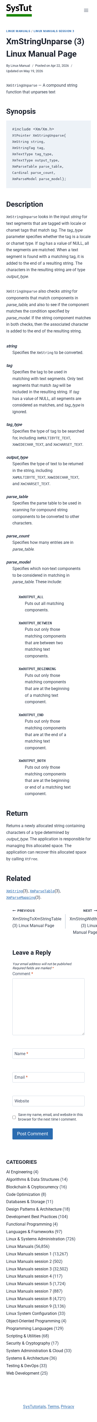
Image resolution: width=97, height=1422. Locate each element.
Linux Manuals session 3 (54, 31)
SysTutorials (34, 1406)
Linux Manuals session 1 (29, 1253)
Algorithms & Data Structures (32, 1179)
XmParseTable (42, 891)
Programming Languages (29, 1328)
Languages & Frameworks (30, 1231)
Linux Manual (20, 66)
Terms (53, 1406)
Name (21, 1053)
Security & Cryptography (28, 1343)
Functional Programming (29, 1224)
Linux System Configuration (31, 1313)
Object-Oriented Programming (33, 1321)
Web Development (22, 1373)
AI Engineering (19, 1171)
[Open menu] (86, 10)
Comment (22, 973)
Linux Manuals (18, 31)
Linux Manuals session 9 (29, 1306)
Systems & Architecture (27, 1358)
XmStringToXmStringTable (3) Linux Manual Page (36, 918)
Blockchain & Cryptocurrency (32, 1186)
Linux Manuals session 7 (29, 1291)
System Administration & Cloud (34, 1350)
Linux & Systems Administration (35, 1238)
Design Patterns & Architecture (34, 1209)
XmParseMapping (20, 897)
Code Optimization (23, 1194)
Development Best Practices (31, 1216)
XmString (14, 891)
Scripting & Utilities (23, 1336)
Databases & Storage (25, 1201)
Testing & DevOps (22, 1365)
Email (21, 1077)
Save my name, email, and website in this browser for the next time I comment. (50, 1117)
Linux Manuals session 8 (29, 1298)
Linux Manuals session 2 (29, 1261)
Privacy (67, 1406)
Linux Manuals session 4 (29, 1276)
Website (21, 1101)
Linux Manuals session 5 (29, 1283)
